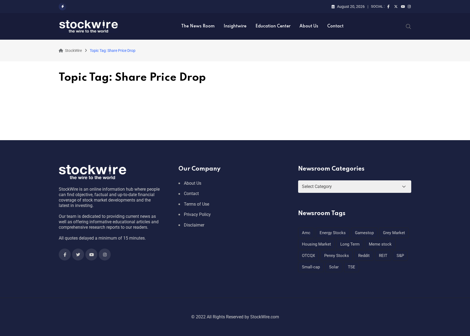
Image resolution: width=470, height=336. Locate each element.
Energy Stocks (333, 232)
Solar (334, 267)
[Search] (408, 26)
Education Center (272, 26)
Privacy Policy (197, 214)
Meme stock (380, 244)
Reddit (364, 255)
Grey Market (394, 232)
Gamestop (364, 232)
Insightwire (235, 26)
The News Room (198, 26)
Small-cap (311, 267)
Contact (335, 26)
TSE (351, 267)
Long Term (350, 244)
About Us (308, 26)
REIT (383, 255)
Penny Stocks (336, 255)
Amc (306, 232)
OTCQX (308, 255)
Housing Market (316, 244)
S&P (400, 255)
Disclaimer (194, 225)
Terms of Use (196, 204)
